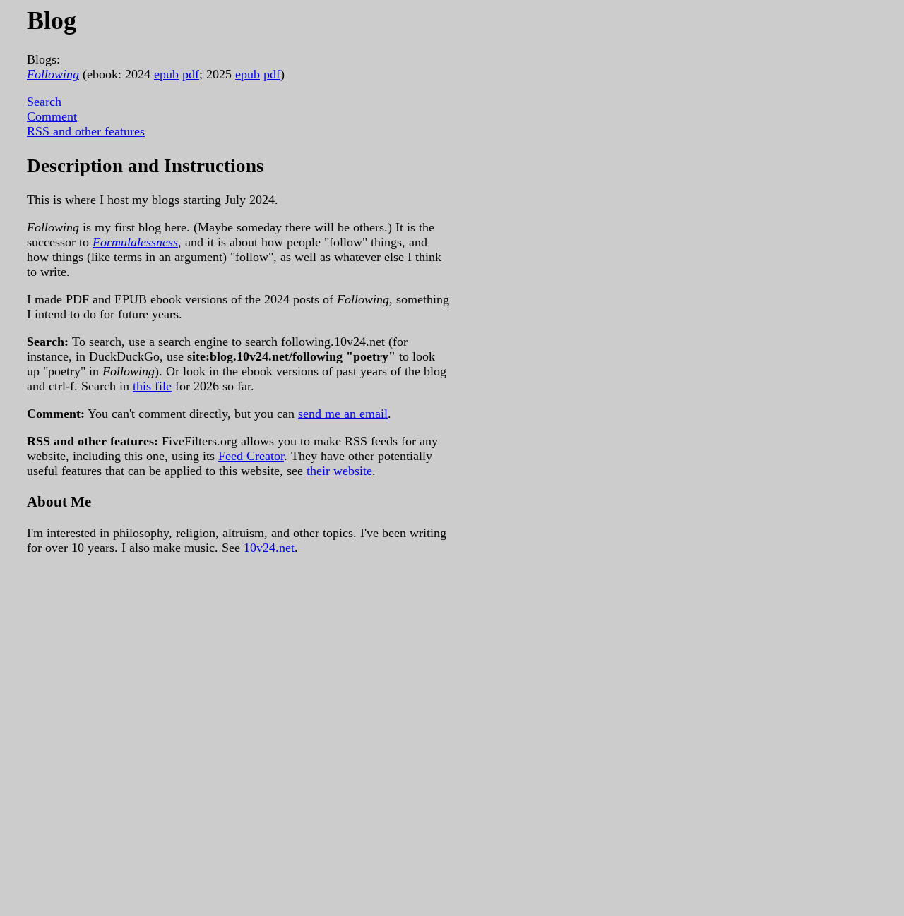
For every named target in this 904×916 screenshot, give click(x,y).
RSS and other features (86, 131)
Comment (52, 116)
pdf (190, 74)
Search (44, 102)
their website (339, 471)
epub (166, 74)
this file (152, 386)
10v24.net (269, 548)
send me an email (343, 413)
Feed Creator (251, 456)
